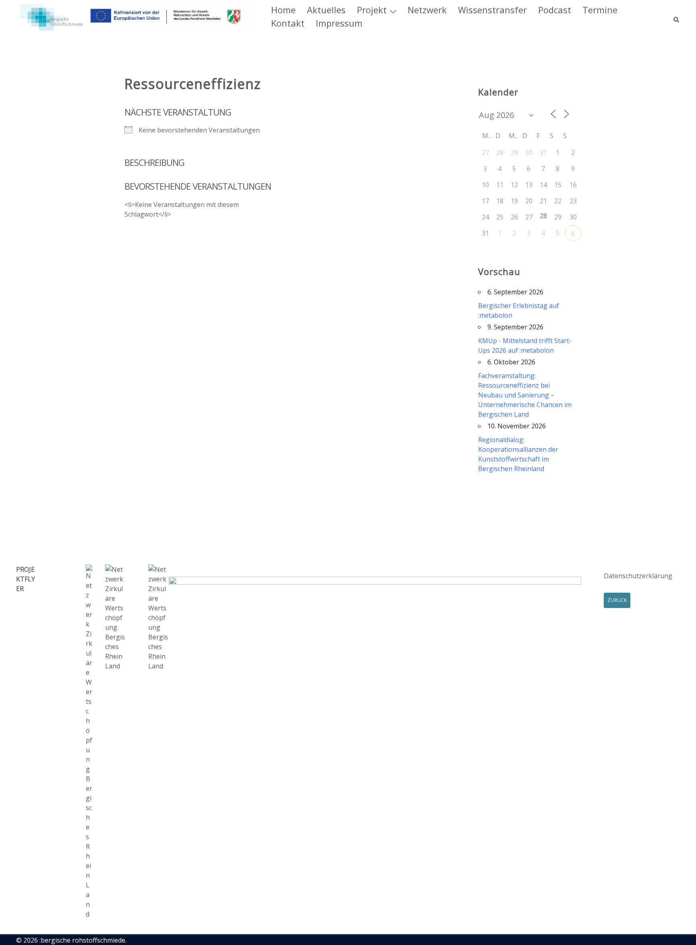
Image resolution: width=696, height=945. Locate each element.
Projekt (372, 10)
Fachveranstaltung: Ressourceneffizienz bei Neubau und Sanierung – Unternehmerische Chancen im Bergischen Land (525, 395)
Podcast (554, 10)
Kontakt (287, 23)
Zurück (617, 600)
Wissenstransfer (492, 10)
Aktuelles (326, 10)
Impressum (339, 23)
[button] (676, 16)
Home (283, 10)
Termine (599, 10)
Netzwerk (427, 10)
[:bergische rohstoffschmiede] (134, 16)
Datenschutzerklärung (638, 575)
